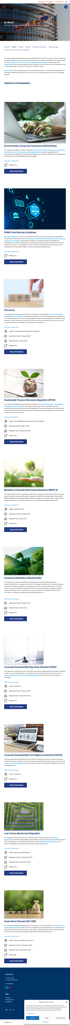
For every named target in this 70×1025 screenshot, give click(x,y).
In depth (20, 47)
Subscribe (8, 1002)
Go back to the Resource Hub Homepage (16, 50)
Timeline (27, 47)
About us (8, 998)
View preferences (61, 1018)
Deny (46, 1018)
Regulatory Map (53, 47)
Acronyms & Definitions (40, 47)
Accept (33, 1018)
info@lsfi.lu (10, 984)
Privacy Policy (46, 1022)
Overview (7, 47)
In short (14, 47)
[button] (66, 1002)
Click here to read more (11, 161)
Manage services (31, 1013)
